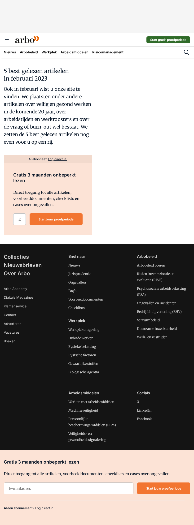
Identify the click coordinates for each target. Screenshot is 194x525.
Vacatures (11, 332)
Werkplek (76, 320)
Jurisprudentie (79, 274)
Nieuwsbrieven (23, 265)
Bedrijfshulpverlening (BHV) (159, 312)
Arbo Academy (15, 289)
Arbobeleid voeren (151, 265)
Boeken (9, 341)
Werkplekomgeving (83, 329)
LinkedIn (144, 410)
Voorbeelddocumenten (85, 299)
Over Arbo (17, 273)
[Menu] (7, 39)
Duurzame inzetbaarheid (157, 329)
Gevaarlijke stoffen (83, 363)
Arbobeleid (147, 256)
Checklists (76, 308)
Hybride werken (80, 338)
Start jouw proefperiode (56, 219)
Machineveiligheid (83, 410)
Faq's (72, 291)
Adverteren (12, 324)
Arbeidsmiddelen (83, 393)
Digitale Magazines (18, 297)
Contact (10, 315)
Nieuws (74, 265)
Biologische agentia (83, 372)
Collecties (16, 257)
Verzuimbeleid (148, 320)
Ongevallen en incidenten (156, 303)
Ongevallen (77, 282)
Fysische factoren (82, 355)
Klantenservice (15, 306)
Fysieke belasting (82, 346)
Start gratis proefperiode (168, 40)
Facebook (144, 419)
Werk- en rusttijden (152, 337)
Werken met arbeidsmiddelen (91, 402)
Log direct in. (44, 508)
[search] (186, 52)
